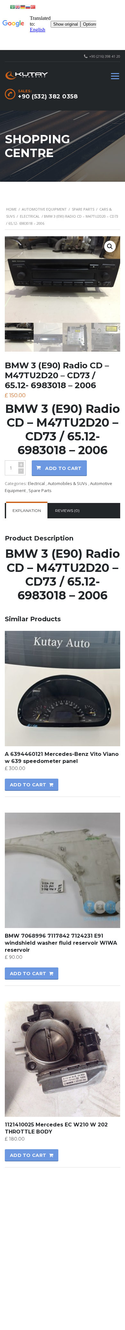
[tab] (26, 510)
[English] (17, 7)
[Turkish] (33, 7)
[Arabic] (12, 7)
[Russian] (27, 7)
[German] (22, 7)
